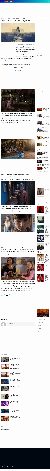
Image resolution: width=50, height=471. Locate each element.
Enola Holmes (18, 70)
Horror (20, 206)
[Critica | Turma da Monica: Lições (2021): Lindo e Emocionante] (5, 418)
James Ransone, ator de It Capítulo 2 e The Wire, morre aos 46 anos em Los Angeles (43, 123)
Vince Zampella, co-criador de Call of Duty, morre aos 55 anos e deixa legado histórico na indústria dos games (43, 139)
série (25, 44)
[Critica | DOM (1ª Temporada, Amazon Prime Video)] (5, 411)
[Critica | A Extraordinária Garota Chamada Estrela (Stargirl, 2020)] (5, 374)
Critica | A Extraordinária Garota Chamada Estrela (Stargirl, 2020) (15, 373)
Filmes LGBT (18, 73)
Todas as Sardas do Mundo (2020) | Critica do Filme (15, 358)
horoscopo (39, 325)
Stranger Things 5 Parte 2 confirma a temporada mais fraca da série (42, 169)
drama (3, 247)
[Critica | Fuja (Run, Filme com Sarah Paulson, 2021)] (5, 396)
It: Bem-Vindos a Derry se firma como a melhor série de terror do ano (43, 110)
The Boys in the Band (18, 67)
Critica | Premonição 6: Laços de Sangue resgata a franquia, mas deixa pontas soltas (15, 366)
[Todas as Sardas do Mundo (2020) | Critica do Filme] (5, 359)
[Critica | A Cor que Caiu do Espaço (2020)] (5, 403)
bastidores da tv (28, 1)
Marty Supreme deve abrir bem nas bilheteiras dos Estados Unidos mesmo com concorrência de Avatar (43, 163)
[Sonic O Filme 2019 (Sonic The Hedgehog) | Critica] (5, 381)
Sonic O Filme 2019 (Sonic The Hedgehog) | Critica (15, 381)
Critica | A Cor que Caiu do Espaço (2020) (15, 402)
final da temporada (25, 290)
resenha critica (20, 1)
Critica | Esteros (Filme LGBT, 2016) (15, 387)
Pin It (6, 319)
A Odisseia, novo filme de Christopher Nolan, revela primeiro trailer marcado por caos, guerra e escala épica (42, 131)
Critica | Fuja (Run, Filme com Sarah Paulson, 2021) (15, 395)
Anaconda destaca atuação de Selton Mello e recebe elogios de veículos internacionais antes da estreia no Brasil (43, 155)
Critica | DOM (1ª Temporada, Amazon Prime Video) (14, 410)
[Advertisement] (25, 10)
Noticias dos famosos (41, 327)
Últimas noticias (40, 333)
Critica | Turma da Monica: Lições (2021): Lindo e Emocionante (15, 418)
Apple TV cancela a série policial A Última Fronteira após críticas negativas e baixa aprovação (43, 116)
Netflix (17, 47)
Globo (39, 324)
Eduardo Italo (13, 324)
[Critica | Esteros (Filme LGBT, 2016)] (5, 388)
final (2, 208)
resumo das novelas (41, 330)
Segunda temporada (28, 47)
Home (3, 18)
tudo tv (34, 1)
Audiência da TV (4, 466)
